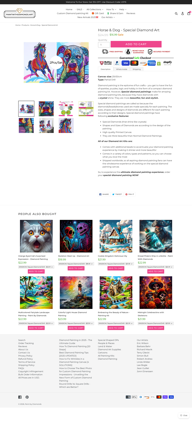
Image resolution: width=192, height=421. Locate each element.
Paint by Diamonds (33, 404)
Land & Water (105, 346)
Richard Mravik (144, 349)
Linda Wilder (143, 362)
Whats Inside (121, 69)
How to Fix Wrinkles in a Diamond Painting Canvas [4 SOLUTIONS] (74, 362)
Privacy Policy (25, 356)
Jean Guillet (143, 368)
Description (106, 69)
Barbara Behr (143, 346)
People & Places (106, 343)
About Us (23, 349)
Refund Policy (25, 359)
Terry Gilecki (143, 352)
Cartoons (102, 352)
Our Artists (142, 340)
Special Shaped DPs (108, 340)
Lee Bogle (142, 365)
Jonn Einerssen (145, 371)
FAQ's (21, 368)
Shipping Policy (26, 365)
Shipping (137, 69)
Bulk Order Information (30, 374)
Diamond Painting (107, 359)
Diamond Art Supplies (109, 349)
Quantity (102, 40)
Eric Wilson (143, 343)
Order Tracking (26, 343)
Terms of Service (26, 362)
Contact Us (24, 352)
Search (21, 340)
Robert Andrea (144, 359)
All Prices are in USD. (28, 377)
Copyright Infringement (30, 371)
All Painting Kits (106, 356)
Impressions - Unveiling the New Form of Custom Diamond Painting (75, 377)
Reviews (22, 346)
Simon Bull (142, 356)
